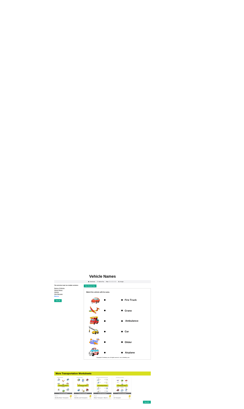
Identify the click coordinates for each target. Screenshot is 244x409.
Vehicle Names (58, 290)
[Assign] (70, 398)
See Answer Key (90, 286)
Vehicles (56, 292)
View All (58, 300)
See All (146, 402)
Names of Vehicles (59, 288)
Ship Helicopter (58, 294)
